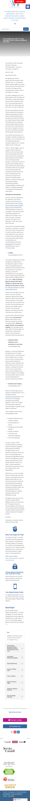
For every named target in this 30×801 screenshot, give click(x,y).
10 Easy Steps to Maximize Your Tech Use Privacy (14, 573)
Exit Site (20, 1)
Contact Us (16, 726)
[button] (28, 7)
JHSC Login (11, 796)
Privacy (5, 796)
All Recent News (16, 712)
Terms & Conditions (16, 794)
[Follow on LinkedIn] (18, 732)
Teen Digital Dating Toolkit (14, 592)
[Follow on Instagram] (15, 732)
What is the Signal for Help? (14, 535)
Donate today (16, 720)
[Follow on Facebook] (11, 732)
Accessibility (6, 794)
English (18, 799)
